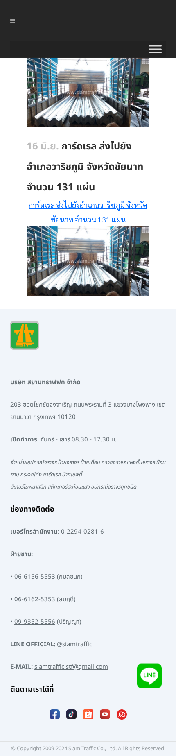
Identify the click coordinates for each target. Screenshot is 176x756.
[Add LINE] (149, 678)
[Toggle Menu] (155, 49)
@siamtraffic (74, 644)
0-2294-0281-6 (82, 531)
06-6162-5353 (34, 599)
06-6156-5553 (34, 577)
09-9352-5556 (34, 622)
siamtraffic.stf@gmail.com (71, 667)
